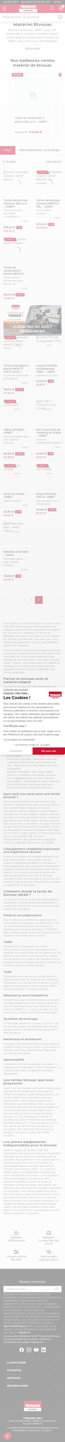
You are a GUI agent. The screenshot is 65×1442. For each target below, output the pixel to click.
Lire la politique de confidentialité (19, 740)
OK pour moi (48, 751)
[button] (7, 1436)
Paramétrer (16, 751)
